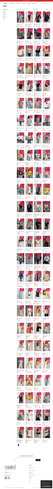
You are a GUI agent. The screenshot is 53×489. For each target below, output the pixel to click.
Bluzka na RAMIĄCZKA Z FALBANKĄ (20, 406)
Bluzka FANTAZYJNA (28, 301)
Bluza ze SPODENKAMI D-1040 (29, 128)
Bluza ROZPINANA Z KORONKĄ (45, 41)
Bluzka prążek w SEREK (37, 24)
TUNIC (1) (4, 17)
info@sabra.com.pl (8, 472)
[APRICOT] (49, 60)
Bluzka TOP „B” (27, 370)
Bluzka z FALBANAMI (45, 145)
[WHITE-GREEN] (34, 442)
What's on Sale (23, 3)
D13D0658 (18, 422)
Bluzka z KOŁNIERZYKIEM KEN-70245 (46, 232)
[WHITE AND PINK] (22, 147)
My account (30, 476)
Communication (30, 478)
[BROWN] (22, 26)
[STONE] (19, 26)
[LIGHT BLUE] (17, 372)
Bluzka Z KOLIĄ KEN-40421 (37, 197)
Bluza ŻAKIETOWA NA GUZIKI (37, 41)
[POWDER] (26, 355)
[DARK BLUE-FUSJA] (36, 442)
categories (18, 3)
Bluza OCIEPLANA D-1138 (20, 145)
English (34, 3)
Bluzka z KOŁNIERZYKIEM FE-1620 (28, 284)
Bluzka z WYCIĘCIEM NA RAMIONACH (46, 388)
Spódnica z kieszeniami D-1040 (46, 128)
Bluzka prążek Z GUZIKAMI (46, 58)
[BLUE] (26, 372)
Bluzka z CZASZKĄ (45, 440)
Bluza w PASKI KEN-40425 (20, 231)
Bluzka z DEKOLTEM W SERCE (37, 59)
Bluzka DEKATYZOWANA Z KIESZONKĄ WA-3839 (37, 267)
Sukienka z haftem (19, 301)
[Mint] (19, 130)
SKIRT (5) (4, 15)
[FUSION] (17, 60)
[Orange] (25, 250)
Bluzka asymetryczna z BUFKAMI (46, 353)
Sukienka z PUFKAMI (28, 422)
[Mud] (21, 113)
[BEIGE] (25, 77)
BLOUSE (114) (4, 12)
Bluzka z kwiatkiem (36, 162)
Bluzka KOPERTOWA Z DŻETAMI (28, 353)
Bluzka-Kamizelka (36, 318)
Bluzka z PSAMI (19, 196)
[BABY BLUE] (30, 60)
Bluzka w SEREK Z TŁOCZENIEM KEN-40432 (37, 214)
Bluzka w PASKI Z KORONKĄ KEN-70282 (20, 249)
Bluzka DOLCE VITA (28, 41)
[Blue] (20, 113)
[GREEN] (17, 424)
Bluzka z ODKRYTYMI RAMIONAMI (37, 336)
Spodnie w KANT (19, 24)
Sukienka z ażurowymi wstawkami (37, 440)
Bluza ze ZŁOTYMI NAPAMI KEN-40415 (37, 232)
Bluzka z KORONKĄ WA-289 (46, 249)
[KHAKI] (21, 26)
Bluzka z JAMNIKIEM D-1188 (20, 111)
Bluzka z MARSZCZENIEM (46, 405)
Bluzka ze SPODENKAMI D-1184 (37, 128)
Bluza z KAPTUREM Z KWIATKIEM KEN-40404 (28, 214)
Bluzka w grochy (45, 162)
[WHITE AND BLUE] (23, 147)
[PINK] (18, 60)
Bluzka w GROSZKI (45, 370)
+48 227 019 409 (8, 476)
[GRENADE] (34, 303)
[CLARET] (20, 26)
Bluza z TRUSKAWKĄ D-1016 (46, 111)
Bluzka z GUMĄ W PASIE (46, 301)
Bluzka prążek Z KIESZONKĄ (45, 94)
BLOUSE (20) (4, 13)
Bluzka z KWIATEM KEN (46, 214)
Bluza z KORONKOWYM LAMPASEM (20, 41)
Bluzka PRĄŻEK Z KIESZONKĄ (27, 146)
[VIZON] (35, 338)
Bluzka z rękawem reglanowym (27, 163)
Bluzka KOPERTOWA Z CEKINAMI (37, 353)
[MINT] (23, 60)
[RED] (19, 286)
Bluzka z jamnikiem (45, 180)
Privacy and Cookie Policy (32, 470)
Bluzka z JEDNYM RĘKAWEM (36, 388)
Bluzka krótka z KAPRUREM (20, 370)
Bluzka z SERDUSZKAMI (20, 93)
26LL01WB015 (36, 180)
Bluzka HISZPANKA (19, 318)
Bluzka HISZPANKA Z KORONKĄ (28, 336)
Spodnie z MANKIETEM (28, 24)
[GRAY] (49, 130)
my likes (29, 481)
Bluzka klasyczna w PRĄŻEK (36, 94)
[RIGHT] (19, 320)
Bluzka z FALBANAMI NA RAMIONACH (46, 336)
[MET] (36, 303)
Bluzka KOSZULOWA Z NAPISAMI (28, 440)
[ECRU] (18, 26)
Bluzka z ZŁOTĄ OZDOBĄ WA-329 (20, 267)
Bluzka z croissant (27, 180)
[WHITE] (26, 198)
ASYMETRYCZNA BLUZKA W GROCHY (46, 319)
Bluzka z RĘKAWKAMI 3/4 (29, 58)
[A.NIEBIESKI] (18, 390)
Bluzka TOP (27, 405)
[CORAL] (37, 303)
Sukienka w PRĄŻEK (36, 405)
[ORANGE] (25, 338)
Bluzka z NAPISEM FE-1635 (46, 267)
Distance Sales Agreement (31, 467)
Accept (46, 486)
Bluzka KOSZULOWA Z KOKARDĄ (20, 336)
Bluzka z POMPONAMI (20, 353)
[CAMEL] (17, 442)
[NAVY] (18, 233)
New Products (12, 3)
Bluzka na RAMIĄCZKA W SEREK (20, 163)
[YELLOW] (22, 60)
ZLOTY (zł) (29, 3)
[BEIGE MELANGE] (26, 112)
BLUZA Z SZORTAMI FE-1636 (20, 284)
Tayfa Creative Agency (21, 487)
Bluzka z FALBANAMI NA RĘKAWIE (46, 76)
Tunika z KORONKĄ (28, 196)
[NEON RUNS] (17, 130)
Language (34, 487)
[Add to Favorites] (32, 23)
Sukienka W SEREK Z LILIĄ (46, 283)
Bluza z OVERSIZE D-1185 (29, 110)
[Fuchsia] (38, 112)
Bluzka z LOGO (19, 214)
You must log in (19, 25)
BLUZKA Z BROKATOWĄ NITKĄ (46, 423)
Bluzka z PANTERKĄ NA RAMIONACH (37, 301)
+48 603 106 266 (8, 475)
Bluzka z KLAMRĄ (27, 318)
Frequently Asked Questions (32, 475)
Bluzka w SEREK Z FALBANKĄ (19, 388)
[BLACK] (17, 26)
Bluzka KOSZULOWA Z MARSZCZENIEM (20, 440)
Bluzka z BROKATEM (37, 422)
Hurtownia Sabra (19, 9)
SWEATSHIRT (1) (5, 16)
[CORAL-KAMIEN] (35, 442)
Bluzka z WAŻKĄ (45, 196)
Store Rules (30, 469)
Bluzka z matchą (19, 180)
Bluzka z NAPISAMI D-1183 (37, 110)
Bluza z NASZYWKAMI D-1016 (20, 128)
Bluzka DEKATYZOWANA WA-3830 (28, 267)
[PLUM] (37, 285)
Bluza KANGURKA (45, 24)
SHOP (23, 9)
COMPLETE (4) (4, 14)
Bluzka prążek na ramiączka (37, 145)
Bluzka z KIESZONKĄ (20, 58)
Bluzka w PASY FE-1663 (37, 283)
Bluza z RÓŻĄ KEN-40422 (29, 231)
